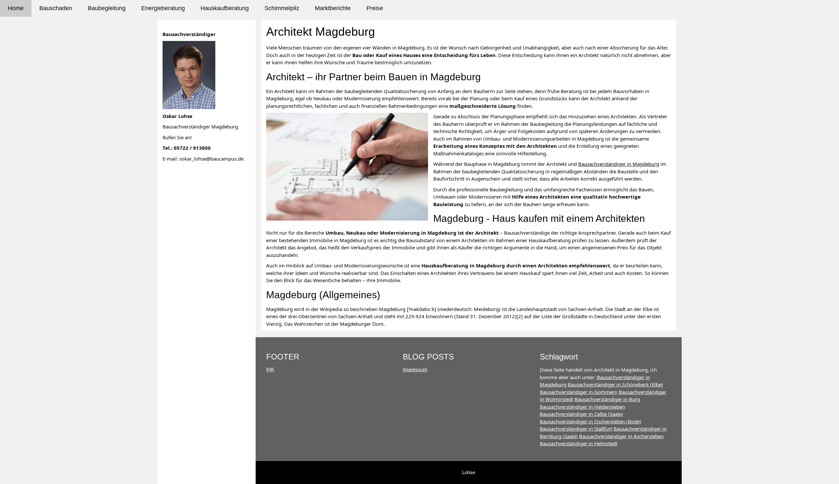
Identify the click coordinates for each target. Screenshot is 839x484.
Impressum (415, 369)
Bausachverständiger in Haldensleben (582, 406)
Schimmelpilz (281, 8)
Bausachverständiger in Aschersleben (621, 436)
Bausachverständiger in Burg (607, 399)
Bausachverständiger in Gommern (578, 392)
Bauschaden (55, 8)
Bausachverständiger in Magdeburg (618, 164)
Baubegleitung (107, 8)
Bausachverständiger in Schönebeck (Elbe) (615, 384)
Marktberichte (333, 8)
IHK (270, 369)
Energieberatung (163, 8)
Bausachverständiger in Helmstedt (578, 443)
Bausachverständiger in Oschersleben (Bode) (590, 421)
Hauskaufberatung (225, 8)
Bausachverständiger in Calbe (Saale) (581, 414)
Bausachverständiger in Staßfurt (576, 428)
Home (16, 8)
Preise (374, 8)
